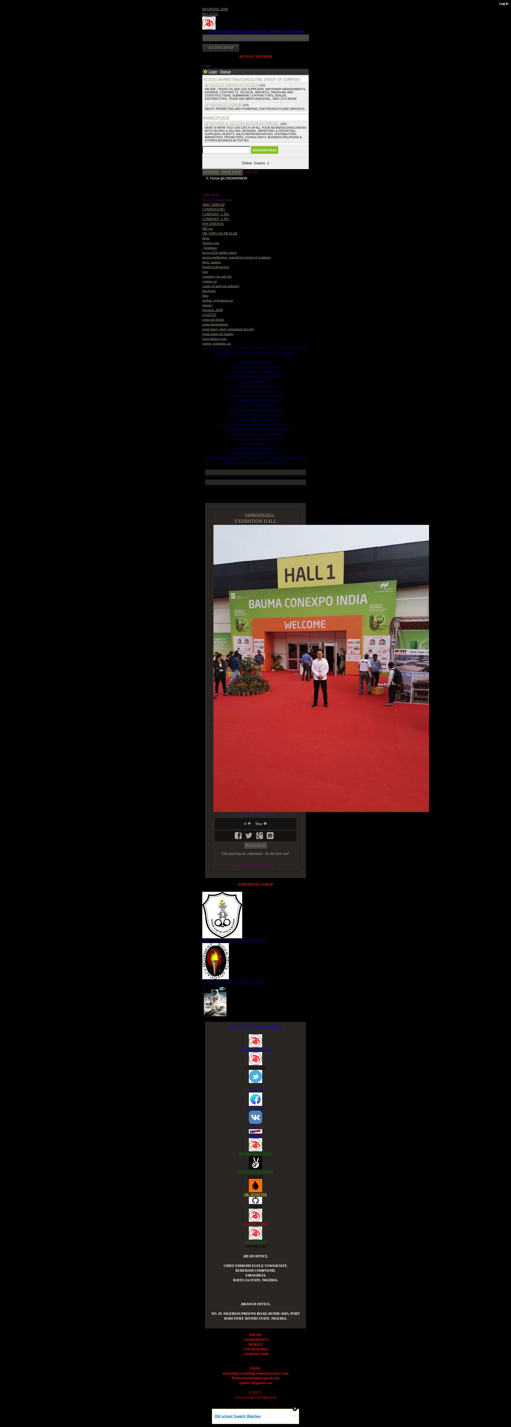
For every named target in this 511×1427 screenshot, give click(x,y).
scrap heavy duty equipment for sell (228, 329)
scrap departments (215, 324)
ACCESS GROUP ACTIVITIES (234, 85)
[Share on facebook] (239, 837)
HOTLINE (211, 172)
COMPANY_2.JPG (215, 219)
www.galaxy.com (214, 339)
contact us (209, 281)
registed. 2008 (212, 310)
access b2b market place (219, 252)
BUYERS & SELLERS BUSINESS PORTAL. (244, 124)
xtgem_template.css (216, 343)
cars (205, 272)
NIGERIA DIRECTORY (256, 1154)
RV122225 (210, 14)
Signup (225, 72)
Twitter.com (210, 243)
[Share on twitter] (249, 837)
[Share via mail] (270, 837)
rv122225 (209, 315)
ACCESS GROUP (255, 1224)
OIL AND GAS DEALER (219, 233)
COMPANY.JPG (213, 209)
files (205, 296)
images (207, 305)
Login (213, 72)
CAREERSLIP (255, 1067)
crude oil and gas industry (221, 286)
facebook (209, 291)
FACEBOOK (255, 1108)
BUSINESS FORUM (226, 105)
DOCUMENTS (213, 224)
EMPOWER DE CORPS (255, 1172)
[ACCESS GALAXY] (215, 1000)
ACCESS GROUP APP (255, 1050)
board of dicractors (215, 267)
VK (255, 1126)
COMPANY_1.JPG (215, 214)
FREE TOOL (231, 172)
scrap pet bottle (213, 319)
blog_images (211, 262)
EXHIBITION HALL (259, 515)
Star (259, 824)
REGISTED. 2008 (215, 9)
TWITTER (255, 1090)
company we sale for (217, 276)
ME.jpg (207, 229)
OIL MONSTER (255, 1194)
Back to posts (255, 845)
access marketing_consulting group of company (236, 257)
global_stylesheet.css (217, 300)
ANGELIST (255, 1176)
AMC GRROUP (213, 205)
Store (206, 238)
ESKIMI (255, 1136)
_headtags (209, 248)
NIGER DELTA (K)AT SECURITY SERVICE (234, 941)
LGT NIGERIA (255, 1242)
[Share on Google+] (260, 837)
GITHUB (255, 1206)
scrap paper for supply (218, 334)
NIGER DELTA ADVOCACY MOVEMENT (233, 982)
